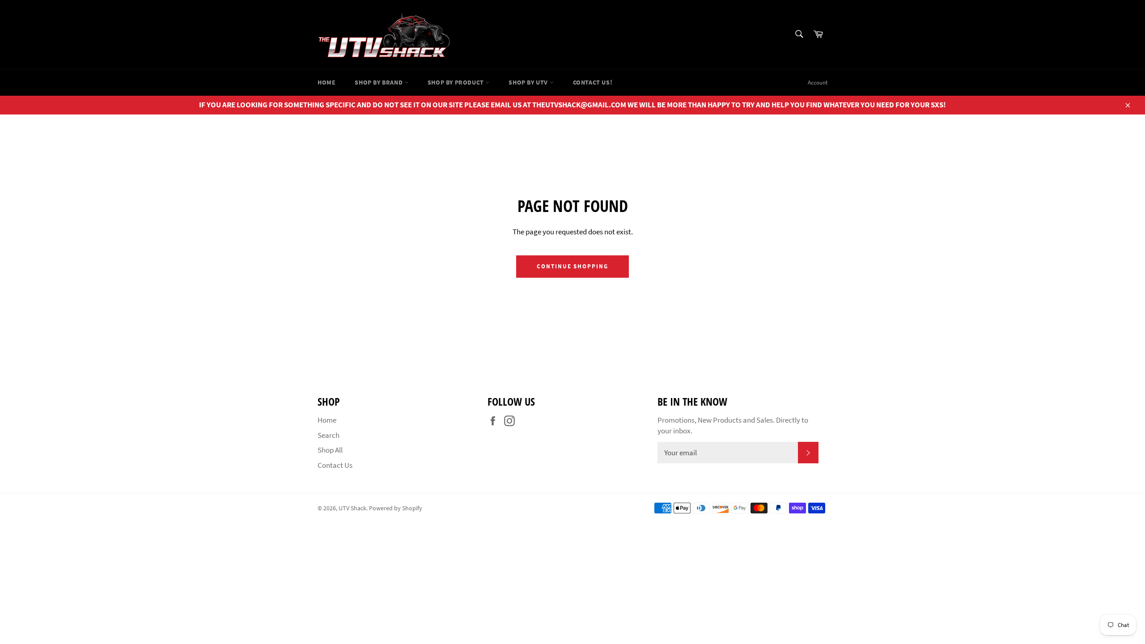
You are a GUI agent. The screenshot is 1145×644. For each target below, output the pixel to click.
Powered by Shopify (395, 508)
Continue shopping (572, 266)
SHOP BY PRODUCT (457, 82)
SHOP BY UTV (529, 82)
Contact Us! (593, 82)
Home (326, 82)
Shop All (330, 450)
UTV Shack (352, 508)
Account (817, 82)
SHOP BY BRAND (379, 82)
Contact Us (335, 465)
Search (328, 435)
